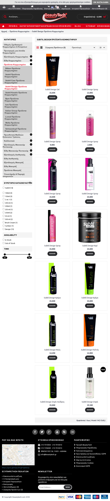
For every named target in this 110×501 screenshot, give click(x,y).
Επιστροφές (8, 484)
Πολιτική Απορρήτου (84, 451)
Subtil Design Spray (90, 89)
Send (68, 487)
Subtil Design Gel (52, 89)
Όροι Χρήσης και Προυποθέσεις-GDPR (91, 454)
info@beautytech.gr (48, 454)
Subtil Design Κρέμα (52, 298)
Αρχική (4, 31)
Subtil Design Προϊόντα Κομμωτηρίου (48, 31)
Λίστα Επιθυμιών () (11, 487)
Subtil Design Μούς (52, 350)
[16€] (29, 254)
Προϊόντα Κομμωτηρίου (20, 31)
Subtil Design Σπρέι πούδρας (52, 402)
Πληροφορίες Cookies (85, 463)
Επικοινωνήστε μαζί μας (85, 457)
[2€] (5, 254)
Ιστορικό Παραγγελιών (12, 481)
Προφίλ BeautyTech (84, 445)
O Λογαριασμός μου (11, 479)
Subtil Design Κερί (90, 246)
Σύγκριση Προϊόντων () (13, 490)
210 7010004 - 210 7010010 (51, 445)
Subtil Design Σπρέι (90, 402)
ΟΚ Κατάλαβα (100, 2)
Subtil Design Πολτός (90, 350)
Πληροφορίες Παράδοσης (86, 448)
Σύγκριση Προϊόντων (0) (55, 48)
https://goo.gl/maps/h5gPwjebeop (16, 468)
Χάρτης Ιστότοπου (83, 460)
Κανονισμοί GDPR (83, 466)
